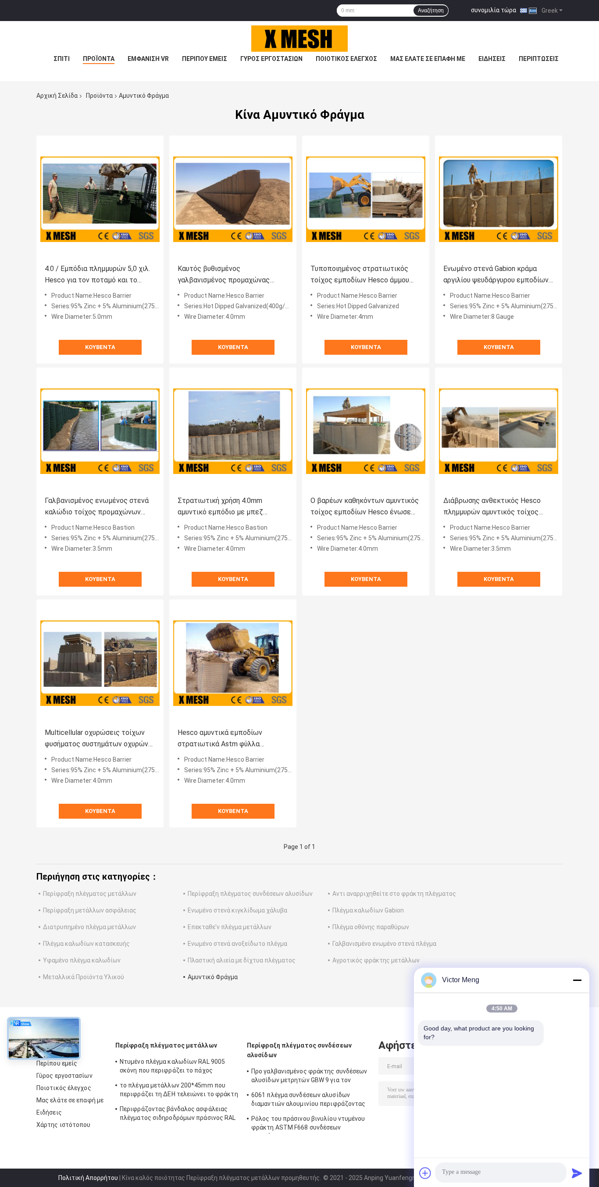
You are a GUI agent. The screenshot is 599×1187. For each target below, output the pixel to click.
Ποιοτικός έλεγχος (346, 58)
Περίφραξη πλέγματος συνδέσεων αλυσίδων (250, 893)
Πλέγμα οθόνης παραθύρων (370, 926)
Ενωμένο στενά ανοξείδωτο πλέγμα (237, 943)
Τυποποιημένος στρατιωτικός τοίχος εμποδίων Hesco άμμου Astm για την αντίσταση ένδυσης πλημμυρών (362, 275)
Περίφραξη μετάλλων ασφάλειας (89, 910)
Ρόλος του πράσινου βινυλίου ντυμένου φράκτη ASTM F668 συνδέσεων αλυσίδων (308, 1124)
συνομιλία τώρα (493, 10)
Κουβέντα (100, 347)
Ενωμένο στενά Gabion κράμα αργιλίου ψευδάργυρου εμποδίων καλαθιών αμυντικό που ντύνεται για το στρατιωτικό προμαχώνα (496, 275)
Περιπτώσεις (539, 58)
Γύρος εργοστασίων (271, 58)
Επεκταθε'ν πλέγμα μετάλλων (229, 926)
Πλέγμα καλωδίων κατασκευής (86, 943)
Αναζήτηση (431, 10)
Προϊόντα (98, 58)
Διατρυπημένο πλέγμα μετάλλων (89, 926)
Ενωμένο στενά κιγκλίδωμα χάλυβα (237, 910)
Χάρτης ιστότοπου (63, 1124)
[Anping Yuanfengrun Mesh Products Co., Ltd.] (299, 38)
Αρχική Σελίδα (57, 95)
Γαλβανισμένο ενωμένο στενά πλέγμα (384, 943)
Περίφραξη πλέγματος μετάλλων (89, 893)
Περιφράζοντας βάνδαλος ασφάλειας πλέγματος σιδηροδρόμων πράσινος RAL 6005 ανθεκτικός (178, 1114)
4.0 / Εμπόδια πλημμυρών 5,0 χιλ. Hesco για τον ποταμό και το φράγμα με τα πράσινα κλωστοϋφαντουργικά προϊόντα (97, 275)
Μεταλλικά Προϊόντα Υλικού (83, 976)
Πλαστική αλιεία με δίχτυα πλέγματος (242, 960)
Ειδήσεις (492, 58)
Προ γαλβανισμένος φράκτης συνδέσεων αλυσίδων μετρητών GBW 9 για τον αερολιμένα (309, 1077)
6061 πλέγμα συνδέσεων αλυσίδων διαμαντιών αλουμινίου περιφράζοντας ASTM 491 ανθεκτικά (308, 1100)
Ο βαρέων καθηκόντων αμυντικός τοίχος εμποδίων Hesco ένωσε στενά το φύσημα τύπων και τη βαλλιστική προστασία (364, 507)
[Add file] (425, 1173)
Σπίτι (61, 58)
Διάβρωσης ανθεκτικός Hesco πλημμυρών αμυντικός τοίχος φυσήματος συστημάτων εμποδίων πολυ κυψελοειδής (492, 507)
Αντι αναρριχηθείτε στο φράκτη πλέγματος (394, 893)
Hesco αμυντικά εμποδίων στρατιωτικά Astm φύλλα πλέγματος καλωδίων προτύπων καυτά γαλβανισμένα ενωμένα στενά (231, 739)
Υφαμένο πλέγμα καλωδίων (82, 960)
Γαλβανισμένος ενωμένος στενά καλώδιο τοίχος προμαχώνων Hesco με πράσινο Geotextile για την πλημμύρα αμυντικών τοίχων (97, 507)
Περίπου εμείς (204, 58)
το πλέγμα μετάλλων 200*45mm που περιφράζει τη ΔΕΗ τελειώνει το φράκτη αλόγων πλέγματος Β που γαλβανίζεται (179, 1091)
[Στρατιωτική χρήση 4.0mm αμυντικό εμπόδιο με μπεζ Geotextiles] (232, 431)
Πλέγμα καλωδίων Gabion (368, 910)
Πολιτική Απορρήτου (88, 1177)
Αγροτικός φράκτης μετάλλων (376, 960)
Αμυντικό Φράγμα (213, 976)
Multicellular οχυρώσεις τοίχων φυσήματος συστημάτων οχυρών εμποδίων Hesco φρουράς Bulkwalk (96, 739)
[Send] (577, 1173)
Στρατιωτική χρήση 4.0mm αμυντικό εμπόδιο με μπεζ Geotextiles (220, 507)
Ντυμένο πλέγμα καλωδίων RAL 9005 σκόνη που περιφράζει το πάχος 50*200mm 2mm (172, 1067)
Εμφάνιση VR (148, 58)
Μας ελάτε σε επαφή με (427, 58)
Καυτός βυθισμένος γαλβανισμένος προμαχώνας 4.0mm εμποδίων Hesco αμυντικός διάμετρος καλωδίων (229, 275)
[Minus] (577, 980)
